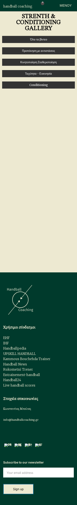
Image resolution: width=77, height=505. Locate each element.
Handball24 (12, 380)
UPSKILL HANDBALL (19, 354)
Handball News (15, 364)
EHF (6, 338)
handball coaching (17, 6)
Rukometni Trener (18, 369)
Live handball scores (19, 385)
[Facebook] (8, 447)
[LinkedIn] (39, 447)
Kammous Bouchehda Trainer (26, 359)
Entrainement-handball (21, 375)
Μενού (65, 5)
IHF (6, 343)
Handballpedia (14, 348)
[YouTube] (28, 447)
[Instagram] (18, 447)
